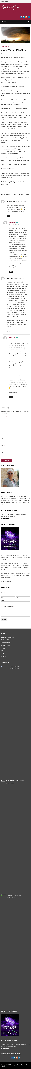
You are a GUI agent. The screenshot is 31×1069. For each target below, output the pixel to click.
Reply (8, 216)
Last (17, 597)
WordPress (26, 1065)
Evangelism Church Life (7, 637)
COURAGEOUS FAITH (15, 666)
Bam (4, 1066)
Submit (4, 619)
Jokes (2, 651)
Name (3, 438)
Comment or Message (7, 606)
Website (3, 452)
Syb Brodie (5, 53)
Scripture (3, 656)
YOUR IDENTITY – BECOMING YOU (15, 781)
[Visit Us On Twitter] (24, 16)
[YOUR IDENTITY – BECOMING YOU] (3, 781)
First (2, 597)
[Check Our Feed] (26, 16)
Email (3, 445)
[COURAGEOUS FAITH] (5, 667)
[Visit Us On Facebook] (21, 16)
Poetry (3, 648)
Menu (4, 22)
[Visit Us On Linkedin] (29, 16)
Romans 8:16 (5, 518)
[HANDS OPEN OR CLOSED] (3, 895)
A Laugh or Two (5, 645)
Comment (4, 417)
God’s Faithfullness (6, 640)
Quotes (3, 654)
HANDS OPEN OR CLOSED (14, 895)
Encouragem (10, 12)
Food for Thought (6, 46)
